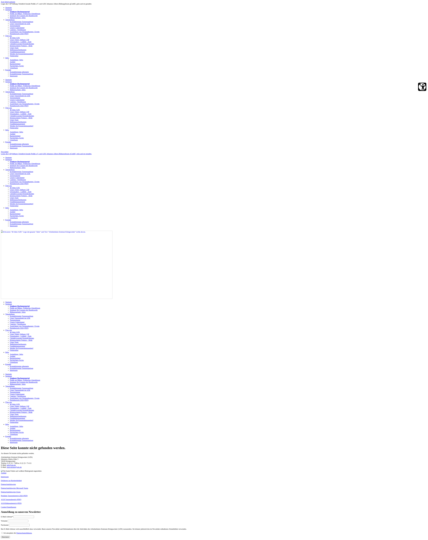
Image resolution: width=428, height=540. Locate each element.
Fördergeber (14, 56)
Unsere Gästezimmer (17, 28)
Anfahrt (12, 62)
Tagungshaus (10, 20)
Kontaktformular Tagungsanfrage (21, 22)
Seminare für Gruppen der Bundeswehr (24, 16)
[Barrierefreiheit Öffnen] (422, 86)
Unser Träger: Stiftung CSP (19, 40)
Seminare (8, 10)
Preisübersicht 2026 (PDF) (19, 34)
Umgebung (14, 68)
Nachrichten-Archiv (17, 66)
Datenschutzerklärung (24, 533)
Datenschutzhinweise (8, 484)
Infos (7, 58)
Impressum (13, 76)
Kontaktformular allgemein (19, 72)
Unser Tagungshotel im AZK (20, 24)
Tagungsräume (15, 26)
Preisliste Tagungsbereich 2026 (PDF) (14, 496)
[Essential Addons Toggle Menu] (2, 230)
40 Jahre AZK (15, 38)
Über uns (8, 36)
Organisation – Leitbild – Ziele (20, 42)
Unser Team (14, 48)
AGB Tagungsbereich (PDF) (11, 500)
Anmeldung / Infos (16, 60)
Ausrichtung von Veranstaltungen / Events (24, 32)
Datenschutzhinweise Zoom (11, 492)
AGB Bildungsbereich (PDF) (11, 503)
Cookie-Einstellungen (8, 507)
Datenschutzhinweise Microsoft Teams (14, 488)
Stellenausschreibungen (18, 50)
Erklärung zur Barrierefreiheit (11, 481)
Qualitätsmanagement (17, 52)
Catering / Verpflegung (18, 30)
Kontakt (8, 70)
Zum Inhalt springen (8, 2)
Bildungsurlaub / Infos (18, 18)
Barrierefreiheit (15, 64)
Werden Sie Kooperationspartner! (21, 54)
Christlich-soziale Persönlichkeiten (22, 44)
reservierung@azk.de (14, 467)
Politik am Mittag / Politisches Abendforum (25, 14)
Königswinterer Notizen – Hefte (21, 46)
